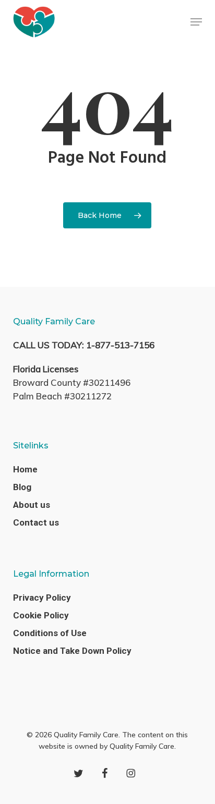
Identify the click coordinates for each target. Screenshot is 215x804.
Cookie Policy (41, 615)
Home (25, 469)
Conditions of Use (50, 633)
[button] (196, 22)
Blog (22, 487)
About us (31, 505)
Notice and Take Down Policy (72, 650)
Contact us (36, 522)
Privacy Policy (42, 597)
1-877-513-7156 (120, 344)
